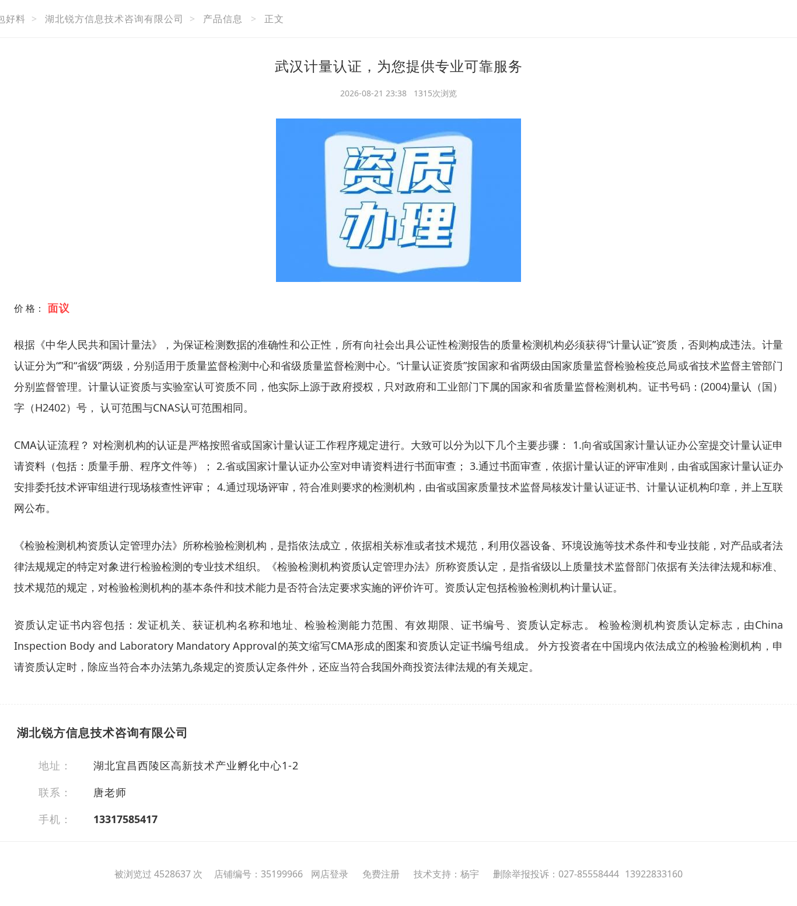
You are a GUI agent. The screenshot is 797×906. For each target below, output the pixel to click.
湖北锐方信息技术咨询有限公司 (114, 18)
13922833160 (654, 873)
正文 (274, 18)
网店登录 (329, 873)
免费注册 (381, 873)
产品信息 (223, 18)
